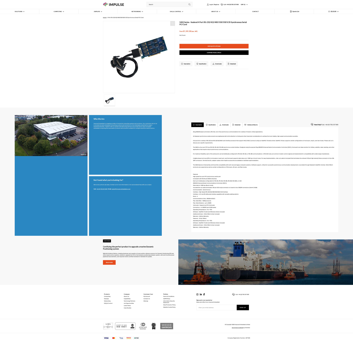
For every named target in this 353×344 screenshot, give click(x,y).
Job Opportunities (129, 303)
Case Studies (127, 308)
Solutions (18, 11)
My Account (146, 296)
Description (187, 64)
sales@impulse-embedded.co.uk (121, 189)
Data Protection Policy (169, 305)
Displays (97, 11)
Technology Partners (129, 301)
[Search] (189, 4)
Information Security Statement (169, 301)
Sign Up (243, 307)
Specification (202, 64)
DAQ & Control (175, 11)
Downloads (218, 64)
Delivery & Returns (252, 125)
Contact (255, 11)
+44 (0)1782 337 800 (102, 189)
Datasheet (233, 64)
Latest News (127, 305)
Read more (109, 262)
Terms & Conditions (168, 296)
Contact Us (146, 298)
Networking (136, 11)
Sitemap (145, 301)
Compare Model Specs (214, 52)
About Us (214, 11)
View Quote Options (214, 46)
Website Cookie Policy (169, 307)
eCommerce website (237, 327)
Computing (58, 11)
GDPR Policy (166, 298)
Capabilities (127, 298)
